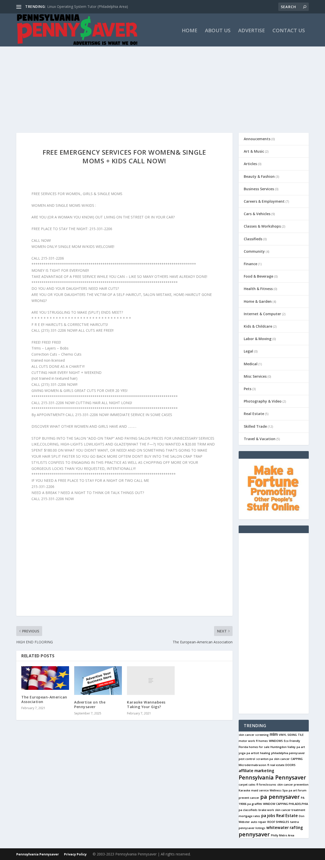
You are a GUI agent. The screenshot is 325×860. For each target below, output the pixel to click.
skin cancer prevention (292, 784)
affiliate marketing (256, 770)
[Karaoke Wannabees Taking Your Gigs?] (151, 680)
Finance (250, 263)
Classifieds (253, 238)
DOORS (290, 765)
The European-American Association (44, 699)
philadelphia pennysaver (288, 753)
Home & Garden (258, 301)
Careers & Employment (264, 201)
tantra (294, 822)
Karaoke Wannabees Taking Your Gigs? (146, 704)
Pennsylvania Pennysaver (272, 777)
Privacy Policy (75, 854)
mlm (274, 734)
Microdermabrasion (252, 765)
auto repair (258, 822)
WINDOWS (276, 741)
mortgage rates (249, 816)
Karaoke (244, 790)
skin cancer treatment (290, 810)
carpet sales (247, 784)
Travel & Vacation (259, 438)
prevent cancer (249, 798)
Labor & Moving (257, 338)
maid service (260, 790)
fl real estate (275, 765)
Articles (250, 163)
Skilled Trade (255, 426)
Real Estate (254, 413)
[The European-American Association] (45, 678)
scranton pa (264, 759)
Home (189, 31)
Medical (250, 363)
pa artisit (253, 753)
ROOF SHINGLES (278, 822)
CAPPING (297, 759)
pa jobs (268, 815)
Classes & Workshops (262, 226)
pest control (247, 759)
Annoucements (257, 138)
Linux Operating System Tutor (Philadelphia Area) (87, 6)
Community (254, 251)
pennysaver (254, 834)
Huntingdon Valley (283, 747)
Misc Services (255, 376)
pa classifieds (248, 810)
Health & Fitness (258, 288)
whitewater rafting (284, 827)
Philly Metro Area (282, 835)
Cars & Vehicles (257, 213)
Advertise (251, 31)
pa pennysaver (280, 796)
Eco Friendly (292, 741)
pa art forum (297, 790)
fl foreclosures (266, 784)
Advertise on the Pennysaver (89, 704)
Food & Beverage (258, 276)
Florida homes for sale (254, 747)
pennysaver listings (252, 828)
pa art (301, 747)
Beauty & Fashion (259, 176)
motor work (247, 741)
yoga (242, 753)
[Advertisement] (162, 84)
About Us (218, 31)
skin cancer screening (254, 735)
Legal (248, 351)
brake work (266, 810)
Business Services (259, 188)
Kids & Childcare (258, 326)
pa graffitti (254, 804)
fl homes (262, 741)
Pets (247, 388)
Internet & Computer (262, 313)
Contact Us (288, 31)
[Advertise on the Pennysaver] (98, 680)
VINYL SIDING (288, 735)
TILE (301, 735)
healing (265, 753)
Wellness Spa (279, 790)
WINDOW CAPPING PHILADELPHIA (285, 804)
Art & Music (254, 151)
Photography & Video (263, 401)
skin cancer (282, 759)
